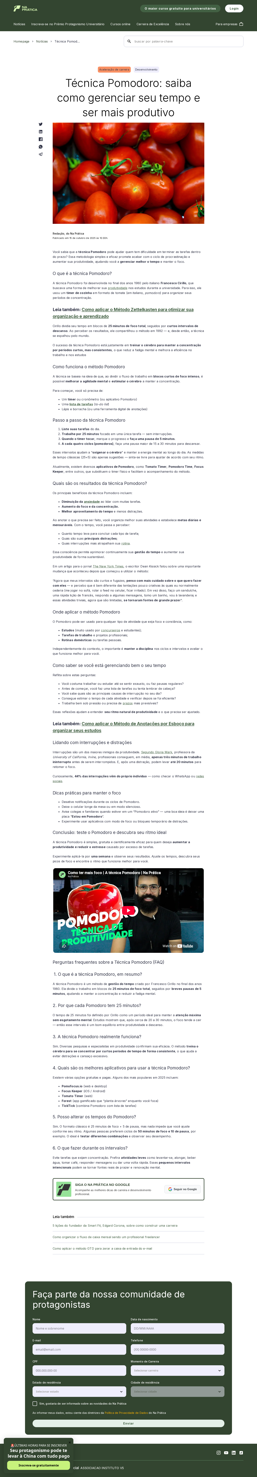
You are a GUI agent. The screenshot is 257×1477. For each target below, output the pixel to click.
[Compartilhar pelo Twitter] (40, 124)
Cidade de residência (145, 1382)
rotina (125, 543)
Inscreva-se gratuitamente (39, 1465)
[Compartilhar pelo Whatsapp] (40, 146)
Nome (36, 1319)
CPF (35, 1361)
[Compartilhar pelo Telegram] (40, 154)
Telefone (137, 1340)
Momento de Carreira (145, 1361)
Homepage (21, 41)
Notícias (42, 41)
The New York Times (108, 566)
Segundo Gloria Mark (156, 752)
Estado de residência (47, 1382)
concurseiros (110, 630)
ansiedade (92, 501)
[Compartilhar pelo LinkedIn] (40, 131)
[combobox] (134, 1370)
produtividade (117, 288)
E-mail (37, 1340)
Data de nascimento (144, 1319)
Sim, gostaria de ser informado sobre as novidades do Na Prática (82, 1403)
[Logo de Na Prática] (25, 8)
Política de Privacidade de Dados (126, 1412)
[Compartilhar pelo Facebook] (40, 139)
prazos (128, 703)
